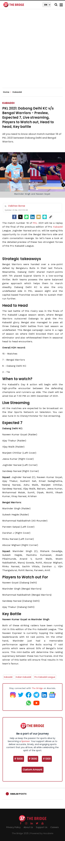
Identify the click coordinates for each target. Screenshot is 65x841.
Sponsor (25, 741)
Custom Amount (32, 769)
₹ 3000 (33, 758)
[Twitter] (20, 217)
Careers (54, 827)
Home (6, 92)
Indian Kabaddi (23, 677)
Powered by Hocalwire (41, 833)
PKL (35, 222)
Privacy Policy (13, 827)
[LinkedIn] (32, 217)
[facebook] (14, 217)
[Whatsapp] (26, 217)
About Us (28, 827)
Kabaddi (8, 103)
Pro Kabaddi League (44, 677)
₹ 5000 (19, 758)
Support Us (41, 827)
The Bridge (37, 688)
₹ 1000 (47, 758)
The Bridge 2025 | (21, 833)
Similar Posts (18, 793)
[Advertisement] (32, 51)
